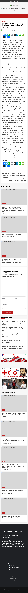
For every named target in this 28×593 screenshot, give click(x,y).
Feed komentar (5, 560)
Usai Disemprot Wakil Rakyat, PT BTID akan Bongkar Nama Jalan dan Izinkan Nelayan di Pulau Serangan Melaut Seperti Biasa (13, 261)
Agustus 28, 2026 (6, 520)
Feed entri (4, 557)
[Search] (26, 15)
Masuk (3, 554)
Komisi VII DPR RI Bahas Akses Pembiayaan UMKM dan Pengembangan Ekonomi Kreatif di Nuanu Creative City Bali (13, 340)
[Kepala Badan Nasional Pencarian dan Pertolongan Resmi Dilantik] (14, 224)
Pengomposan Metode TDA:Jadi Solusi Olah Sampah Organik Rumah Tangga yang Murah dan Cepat (13, 329)
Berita (4, 435)
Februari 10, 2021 (6, 27)
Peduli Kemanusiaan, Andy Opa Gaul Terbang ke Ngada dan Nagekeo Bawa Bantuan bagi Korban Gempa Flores (13, 323)
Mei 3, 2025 (5, 213)
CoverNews (10, 590)
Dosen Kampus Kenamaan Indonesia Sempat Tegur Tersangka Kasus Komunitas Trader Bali (13, 174)
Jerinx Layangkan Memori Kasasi (17, 179)
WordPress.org (5, 563)
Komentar (5, 280)
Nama (4, 298)
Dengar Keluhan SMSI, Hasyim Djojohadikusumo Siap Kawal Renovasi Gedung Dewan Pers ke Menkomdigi (13, 334)
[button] (2, 15)
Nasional (4, 21)
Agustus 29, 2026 (6, 417)
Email (16, 298)
